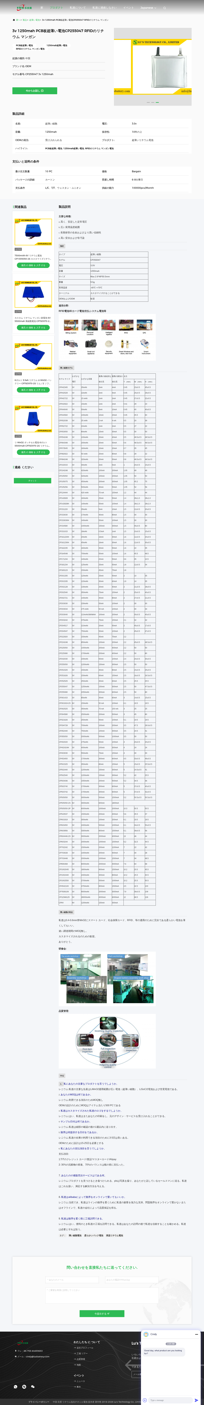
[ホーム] (24, 7)
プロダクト (56, 7)
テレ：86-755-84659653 (30, 1351)
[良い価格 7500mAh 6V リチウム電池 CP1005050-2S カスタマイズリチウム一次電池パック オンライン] (33, 232)
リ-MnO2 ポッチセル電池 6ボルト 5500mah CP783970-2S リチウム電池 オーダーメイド (33, 445)
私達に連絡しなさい (104, 7)
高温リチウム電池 (114, 1235)
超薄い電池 (34, 20)
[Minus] (196, 1334)
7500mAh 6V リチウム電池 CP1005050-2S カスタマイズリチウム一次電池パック (33, 258)
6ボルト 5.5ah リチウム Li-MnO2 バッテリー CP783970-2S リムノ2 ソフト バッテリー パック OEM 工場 (33, 383)
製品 (25, 20)
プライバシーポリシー (38, 1402)
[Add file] (145, 1400)
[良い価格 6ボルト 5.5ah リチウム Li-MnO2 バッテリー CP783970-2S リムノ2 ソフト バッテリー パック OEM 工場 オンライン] (33, 356)
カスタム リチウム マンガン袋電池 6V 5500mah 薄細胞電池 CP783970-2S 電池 (33, 321)
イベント (128, 7)
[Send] (196, 1400)
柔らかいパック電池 (93, 1235)
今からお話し (33, 90)
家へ (18, 20)
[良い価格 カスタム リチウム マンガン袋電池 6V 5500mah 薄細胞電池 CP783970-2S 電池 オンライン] (33, 294)
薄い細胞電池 (75, 1235)
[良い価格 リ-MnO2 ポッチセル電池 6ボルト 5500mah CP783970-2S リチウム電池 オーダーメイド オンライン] (33, 419)
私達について (78, 7)
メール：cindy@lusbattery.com (33, 1356)
